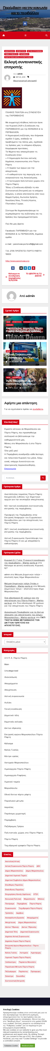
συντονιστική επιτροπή (15, 981)
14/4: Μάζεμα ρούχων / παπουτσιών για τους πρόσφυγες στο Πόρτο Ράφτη (24, 383)
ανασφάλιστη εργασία (14, 918)
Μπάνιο (41, 899)
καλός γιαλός (11, 953)
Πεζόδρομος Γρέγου (14, 826)
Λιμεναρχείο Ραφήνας (15, 775)
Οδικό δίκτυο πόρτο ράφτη (17, 794)
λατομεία (24, 953)
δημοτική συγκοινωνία (29, 932)
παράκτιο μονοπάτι (27, 962)
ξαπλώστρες (10, 962)
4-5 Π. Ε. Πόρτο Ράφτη (15, 658)
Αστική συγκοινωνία (35, 51)
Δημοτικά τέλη (11, 715)
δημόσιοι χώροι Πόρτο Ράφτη (17, 941)
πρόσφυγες (36, 971)
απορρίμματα (32, 918)
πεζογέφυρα (10, 971)
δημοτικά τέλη (11, 932)
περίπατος (23, 971)
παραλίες (10, 325)
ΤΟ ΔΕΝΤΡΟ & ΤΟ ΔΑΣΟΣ (34, 275)
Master (25, 335)
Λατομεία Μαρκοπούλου (16, 762)
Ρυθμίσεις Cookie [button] (11, 1045)
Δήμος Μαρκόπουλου (35, 871)
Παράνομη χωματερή (14, 813)
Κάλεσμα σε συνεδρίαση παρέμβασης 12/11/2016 (14, 277)
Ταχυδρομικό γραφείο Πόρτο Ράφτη (22, 845)
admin (20, 74)
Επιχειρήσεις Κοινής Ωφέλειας (18, 894)
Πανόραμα (9, 904)
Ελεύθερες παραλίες (14, 885)
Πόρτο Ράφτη (11, 839)
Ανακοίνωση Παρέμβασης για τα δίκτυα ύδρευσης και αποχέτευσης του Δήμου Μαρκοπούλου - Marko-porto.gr (24, 615)
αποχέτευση (10, 922)
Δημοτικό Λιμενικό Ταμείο (16, 875)
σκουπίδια (20, 976)
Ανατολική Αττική (12, 861)
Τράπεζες (9, 913)
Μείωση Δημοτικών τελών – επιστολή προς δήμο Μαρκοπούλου (24, 589)
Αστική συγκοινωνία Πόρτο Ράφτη (19, 866)
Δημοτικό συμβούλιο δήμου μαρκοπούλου (22, 880)
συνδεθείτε (38, 409)
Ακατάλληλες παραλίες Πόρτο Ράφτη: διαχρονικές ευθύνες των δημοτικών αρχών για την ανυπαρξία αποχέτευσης (24, 497)
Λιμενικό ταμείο (12, 782)
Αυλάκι (7, 702)
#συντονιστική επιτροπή (25, 80)
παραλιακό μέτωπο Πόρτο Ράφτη (19, 967)
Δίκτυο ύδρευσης (12, 728)
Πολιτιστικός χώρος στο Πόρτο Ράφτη (19, 57)
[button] (46, 35)
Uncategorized (11, 671)
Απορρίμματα (11, 683)
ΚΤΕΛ (36, 894)
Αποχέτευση (21, 51)
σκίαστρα (9, 976)
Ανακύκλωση (9, 51)
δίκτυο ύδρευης (12, 927)
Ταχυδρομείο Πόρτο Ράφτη (30, 908)
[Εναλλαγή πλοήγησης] (25, 35)
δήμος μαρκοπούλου (27, 922)
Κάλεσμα (8, 743)
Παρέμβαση (24, 54)
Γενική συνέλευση (11, 54)
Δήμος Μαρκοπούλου (14, 871)
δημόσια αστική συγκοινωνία (17, 936)
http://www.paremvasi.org (17, 261)
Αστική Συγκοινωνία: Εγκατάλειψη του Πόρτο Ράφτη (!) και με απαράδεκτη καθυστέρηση (23, 541)
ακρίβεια (19, 913)
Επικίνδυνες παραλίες (14, 890)
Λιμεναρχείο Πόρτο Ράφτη (17, 769)
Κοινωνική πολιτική (13, 899)
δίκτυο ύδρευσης (29, 927)
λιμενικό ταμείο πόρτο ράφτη (18, 957)
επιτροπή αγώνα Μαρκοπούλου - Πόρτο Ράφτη (22, 947)
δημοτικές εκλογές (13, 722)
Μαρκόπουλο (10, 788)
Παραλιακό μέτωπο (30, 322)
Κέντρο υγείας (11, 756)
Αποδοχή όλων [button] (27, 1045)
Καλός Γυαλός (11, 750)
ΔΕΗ (38, 866)
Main (8, 322)
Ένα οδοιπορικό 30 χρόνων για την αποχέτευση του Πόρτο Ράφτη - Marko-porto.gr (24, 600)
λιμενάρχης (36, 953)
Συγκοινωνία (10, 908)
